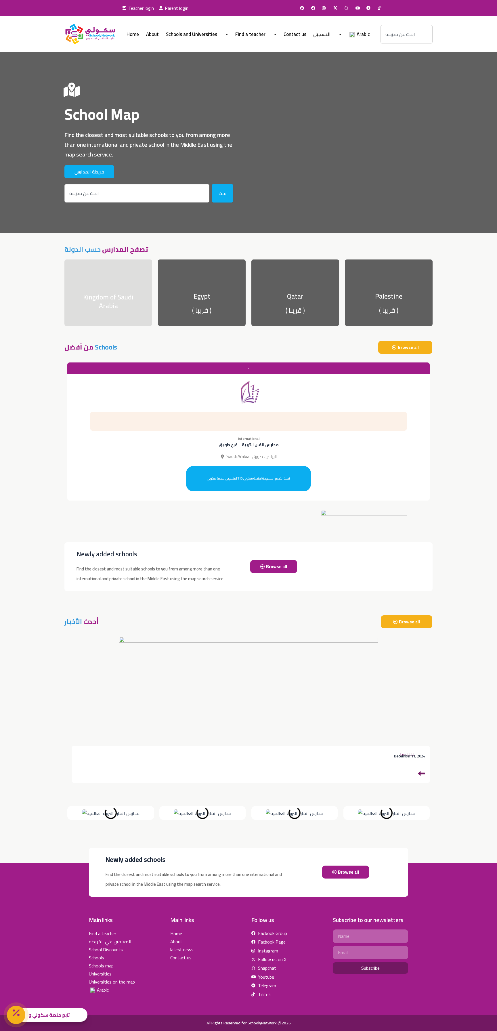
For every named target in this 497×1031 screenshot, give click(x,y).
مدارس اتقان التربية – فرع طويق (249, 444)
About (152, 34)
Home (133, 34)
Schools (96, 958)
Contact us (295, 34)
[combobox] (407, 34)
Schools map (101, 966)
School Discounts (106, 950)
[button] (248, 478)
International (248, 438)
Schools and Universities (191, 34)
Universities (100, 974)
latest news (182, 950)
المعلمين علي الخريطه (110, 942)
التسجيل (321, 34)
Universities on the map (112, 982)
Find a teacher (250, 34)
